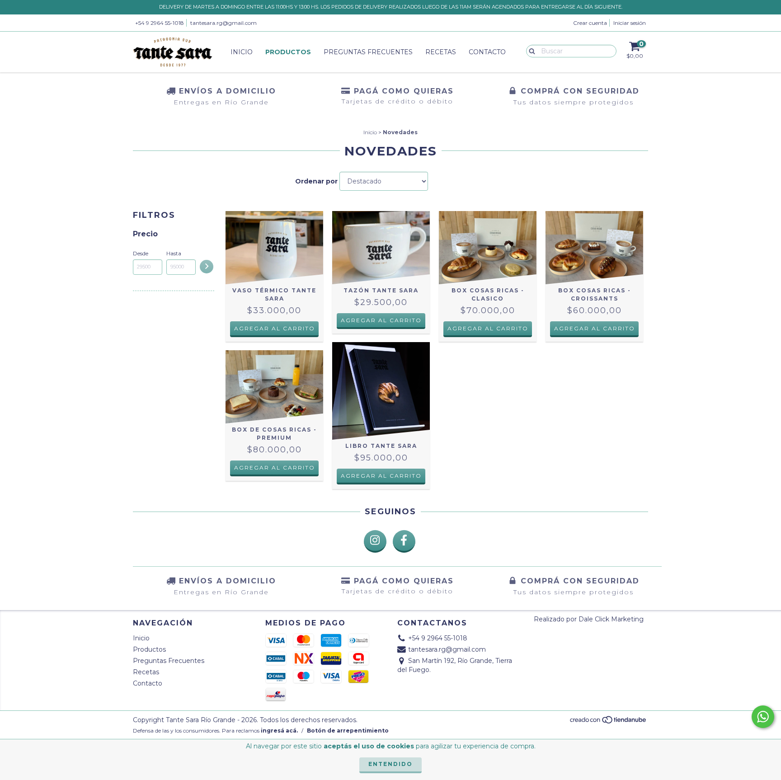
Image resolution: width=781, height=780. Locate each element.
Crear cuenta (590, 22)
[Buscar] (530, 50)
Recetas (440, 52)
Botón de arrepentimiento (348, 730)
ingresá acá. (279, 730)
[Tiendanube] (608, 722)
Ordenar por (316, 181)
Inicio (242, 52)
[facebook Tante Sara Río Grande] (404, 541)
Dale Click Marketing (611, 619)
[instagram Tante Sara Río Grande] (375, 541)
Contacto (487, 52)
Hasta (173, 253)
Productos (288, 52)
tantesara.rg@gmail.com (223, 22)
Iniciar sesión (629, 22)
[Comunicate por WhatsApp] (763, 716)
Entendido (390, 764)
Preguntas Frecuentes (368, 52)
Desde (140, 253)
